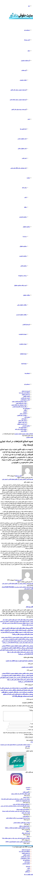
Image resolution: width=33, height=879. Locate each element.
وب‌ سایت (30, 730)
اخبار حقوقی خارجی (22, 139)
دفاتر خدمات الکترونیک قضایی (19, 407)
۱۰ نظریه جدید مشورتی (27, 667)
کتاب (25, 197)
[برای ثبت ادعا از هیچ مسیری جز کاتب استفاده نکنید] (26, 816)
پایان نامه (24, 188)
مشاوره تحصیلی (23, 217)
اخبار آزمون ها (23, 129)
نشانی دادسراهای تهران (21, 403)
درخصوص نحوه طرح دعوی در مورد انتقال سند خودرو (19, 661)
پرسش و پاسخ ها (23, 276)
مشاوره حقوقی (26, 227)
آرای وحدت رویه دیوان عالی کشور (19, 109)
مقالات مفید (24, 431)
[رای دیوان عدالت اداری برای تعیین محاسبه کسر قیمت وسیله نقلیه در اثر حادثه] (23, 809)
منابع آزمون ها (26, 408)
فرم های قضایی (26, 324)
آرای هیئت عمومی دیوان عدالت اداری (18, 100)
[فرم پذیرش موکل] (28, 831)
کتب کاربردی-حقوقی (22, 424)
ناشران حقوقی (26, 396)
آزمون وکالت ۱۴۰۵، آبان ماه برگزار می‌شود (20, 794)
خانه (29, 51)
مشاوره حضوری (23, 256)
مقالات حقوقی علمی (22, 305)
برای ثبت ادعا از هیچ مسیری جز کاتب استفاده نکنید (18, 818)
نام (32, 724)
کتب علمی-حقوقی (22, 422)
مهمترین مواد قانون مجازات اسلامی (21, 823)
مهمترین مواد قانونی (22, 415)
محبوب (28, 789)
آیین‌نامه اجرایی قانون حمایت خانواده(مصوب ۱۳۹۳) (18, 842)
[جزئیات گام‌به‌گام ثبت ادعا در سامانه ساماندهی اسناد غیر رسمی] (21, 804)
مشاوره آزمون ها (23, 427)
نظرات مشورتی (23, 80)
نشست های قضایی (25, 398)
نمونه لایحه (24, 364)
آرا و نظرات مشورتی (25, 60)
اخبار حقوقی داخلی (22, 148)
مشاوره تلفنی (23, 266)
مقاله (25, 207)
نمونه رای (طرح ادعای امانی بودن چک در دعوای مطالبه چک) (16, 838)
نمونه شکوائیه (23, 354)
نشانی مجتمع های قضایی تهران (19, 401)
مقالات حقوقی (26, 295)
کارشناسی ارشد (23, 414)
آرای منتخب (24, 70)
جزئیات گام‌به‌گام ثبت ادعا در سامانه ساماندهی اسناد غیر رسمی (15, 806)
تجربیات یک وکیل (26, 391)
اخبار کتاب (24, 158)
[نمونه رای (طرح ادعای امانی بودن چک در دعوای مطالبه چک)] (28, 836)
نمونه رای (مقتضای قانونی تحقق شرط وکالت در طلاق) (17, 828)
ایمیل (31, 727)
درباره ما (25, 236)
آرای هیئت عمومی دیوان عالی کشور (19, 90)
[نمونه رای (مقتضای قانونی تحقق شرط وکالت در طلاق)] (24, 826)
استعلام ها (27, 373)
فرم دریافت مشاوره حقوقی (20, 285)
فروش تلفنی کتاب (22, 421)
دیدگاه (31, 710)
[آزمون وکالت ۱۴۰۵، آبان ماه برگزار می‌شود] (26, 792)
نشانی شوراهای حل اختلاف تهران (19, 405)
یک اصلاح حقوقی (26, 395)
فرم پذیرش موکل (26, 833)
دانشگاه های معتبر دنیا (24, 393)
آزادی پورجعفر (18, 476)
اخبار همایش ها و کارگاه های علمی (18, 168)
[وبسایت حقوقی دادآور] (21, 19)
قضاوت (25, 412)
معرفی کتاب (27, 417)
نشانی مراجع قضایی (25, 400)
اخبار (29, 119)
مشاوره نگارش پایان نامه (21, 429)
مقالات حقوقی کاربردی (21, 315)
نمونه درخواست (23, 344)
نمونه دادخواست (23, 334)
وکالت (25, 410)
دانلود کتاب (24, 419)
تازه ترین (28, 787)
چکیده (28, 178)
